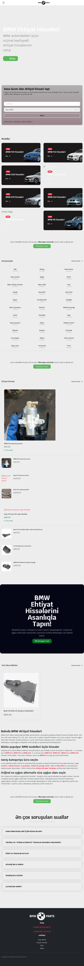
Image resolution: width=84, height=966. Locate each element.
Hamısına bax (75, 261)
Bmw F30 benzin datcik (21, 475)
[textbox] (9, 104)
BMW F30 (17, 753)
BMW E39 (48, 753)
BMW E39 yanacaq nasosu (13, 443)
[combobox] (42, 104)
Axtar (42, 115)
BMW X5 (43, 755)
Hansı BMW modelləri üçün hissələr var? (24, 831)
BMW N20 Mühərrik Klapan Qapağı (24, 562)
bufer (47, 766)
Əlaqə (42, 948)
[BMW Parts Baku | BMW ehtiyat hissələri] (44, 2)
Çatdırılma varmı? (14, 887)
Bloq (42, 945)
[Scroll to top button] (81, 957)
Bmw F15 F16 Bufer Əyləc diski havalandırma (27, 529)
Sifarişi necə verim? (15, 864)
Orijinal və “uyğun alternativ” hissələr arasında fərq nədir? (33, 842)
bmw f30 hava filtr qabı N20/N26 (15, 514)
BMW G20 (27, 753)
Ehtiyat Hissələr (42, 943)
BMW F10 (64, 753)
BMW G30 (75, 753)
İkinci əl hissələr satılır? (17, 853)
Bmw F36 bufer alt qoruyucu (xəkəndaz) (18, 711)
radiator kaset (14, 766)
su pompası (25, 766)
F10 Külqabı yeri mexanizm (22, 546)
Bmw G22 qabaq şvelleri (21, 489)
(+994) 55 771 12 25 (41, 931)
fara (52, 766)
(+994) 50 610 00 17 (42, 927)
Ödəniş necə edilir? (14, 875)
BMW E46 (9, 753)
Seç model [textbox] (9, 110)
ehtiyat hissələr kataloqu (46, 768)
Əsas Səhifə (42, 940)
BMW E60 (56, 753)
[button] (42, 831)
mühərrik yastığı (37, 766)
